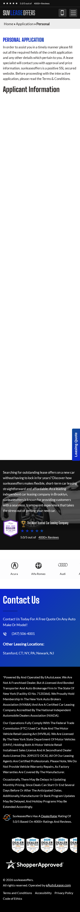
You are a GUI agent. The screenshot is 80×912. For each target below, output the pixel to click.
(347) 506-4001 (62, 13)
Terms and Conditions (17, 893)
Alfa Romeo (38, 573)
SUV (19, 13)
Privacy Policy (64, 893)
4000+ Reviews (42, 3)
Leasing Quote (76, 445)
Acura (14, 573)
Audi (63, 573)
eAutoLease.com (58, 885)
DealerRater (49, 816)
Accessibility (43, 893)
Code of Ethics (12, 898)
